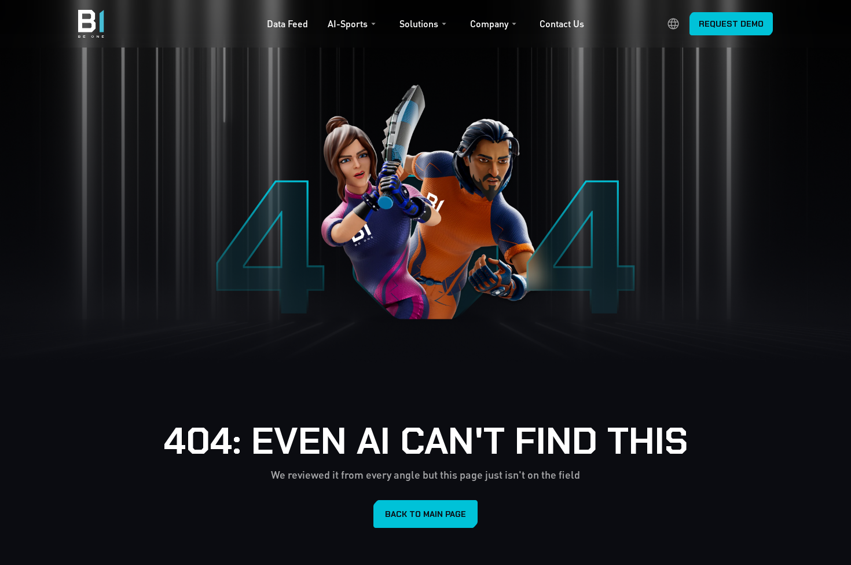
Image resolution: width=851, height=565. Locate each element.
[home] (91, 24)
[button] (353, 26)
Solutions (418, 24)
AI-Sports (348, 24)
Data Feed (287, 24)
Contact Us (562, 24)
